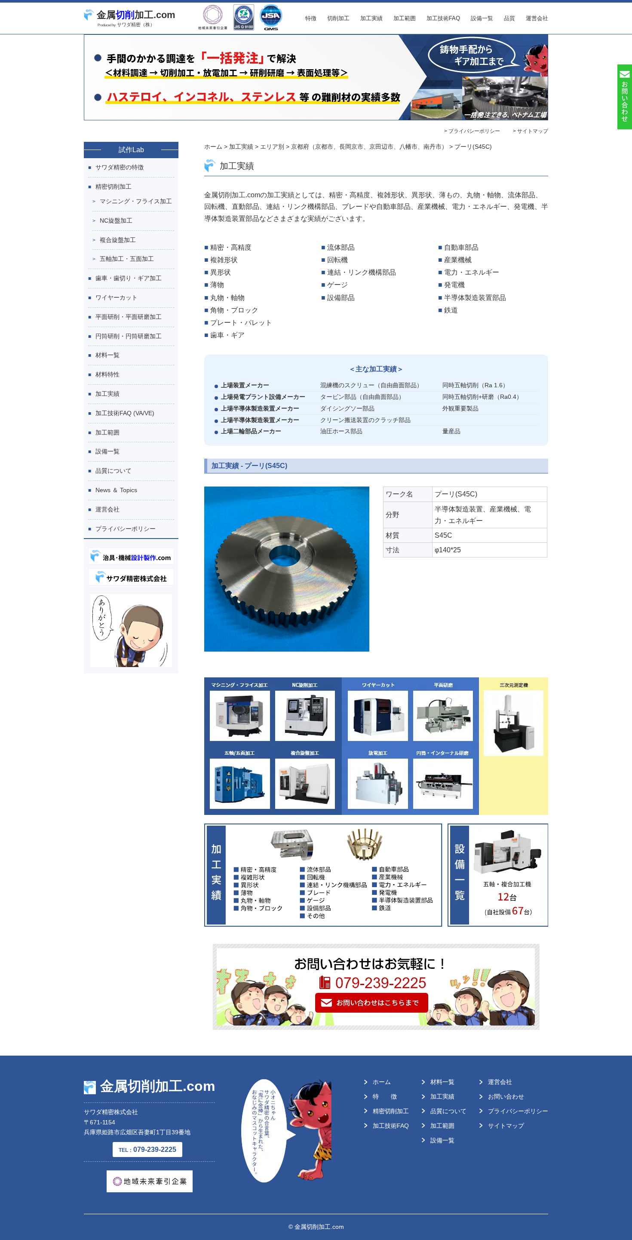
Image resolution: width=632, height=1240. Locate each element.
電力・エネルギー (471, 272)
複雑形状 (224, 259)
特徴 (310, 18)
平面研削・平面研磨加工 (128, 316)
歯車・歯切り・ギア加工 (128, 278)
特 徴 (385, 1096)
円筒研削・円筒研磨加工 (128, 336)
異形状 (220, 272)
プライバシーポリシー (125, 528)
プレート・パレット (241, 322)
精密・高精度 (231, 247)
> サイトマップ (530, 131)
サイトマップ (506, 1125)
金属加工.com (136, 14)
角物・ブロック (234, 310)
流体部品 (341, 247)
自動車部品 (461, 247)
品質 (509, 18)
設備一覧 (482, 18)
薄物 (217, 284)
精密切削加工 (113, 186)
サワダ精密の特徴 (119, 167)
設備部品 (341, 297)
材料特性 (107, 374)
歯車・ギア (227, 335)
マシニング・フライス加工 (136, 201)
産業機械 (458, 259)
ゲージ (337, 284)
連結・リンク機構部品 (361, 272)
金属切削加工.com (157, 1086)
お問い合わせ (506, 1096)
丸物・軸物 (227, 297)
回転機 (337, 259)
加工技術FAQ (443, 18)
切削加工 (338, 18)
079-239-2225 (147, 1149)
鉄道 (451, 310)
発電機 (454, 284)
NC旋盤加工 (116, 220)
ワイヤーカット (116, 297)
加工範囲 (404, 18)
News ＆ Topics (116, 490)
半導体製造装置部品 (475, 297)
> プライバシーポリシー (472, 131)
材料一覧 (107, 355)
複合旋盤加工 (118, 239)
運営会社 (537, 18)
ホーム (382, 1081)
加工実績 (371, 18)
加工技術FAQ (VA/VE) (124, 413)
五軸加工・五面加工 (127, 258)
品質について (113, 470)
